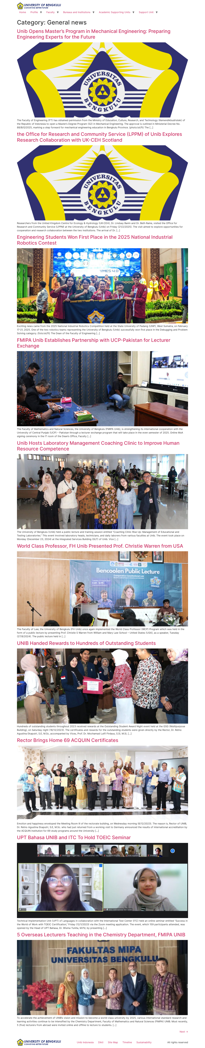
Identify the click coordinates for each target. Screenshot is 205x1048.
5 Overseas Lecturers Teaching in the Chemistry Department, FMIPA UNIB (101, 935)
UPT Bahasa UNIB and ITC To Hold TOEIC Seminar (74, 837)
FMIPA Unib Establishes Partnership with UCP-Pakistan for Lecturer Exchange (93, 343)
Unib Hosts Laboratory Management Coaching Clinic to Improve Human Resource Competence (98, 446)
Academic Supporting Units (114, 12)
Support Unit (146, 12)
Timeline (127, 1042)
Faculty (50, 12)
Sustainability (144, 1042)
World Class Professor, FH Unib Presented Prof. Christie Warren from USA (100, 546)
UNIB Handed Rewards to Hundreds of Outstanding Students (86, 643)
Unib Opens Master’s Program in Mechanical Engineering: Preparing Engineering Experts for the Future (93, 34)
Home (22, 12)
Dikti (100, 1042)
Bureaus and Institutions (76, 12)
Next (184, 1031)
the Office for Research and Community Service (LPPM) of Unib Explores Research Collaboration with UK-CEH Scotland (99, 137)
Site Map (113, 1042)
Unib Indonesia (85, 1042)
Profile (34, 12)
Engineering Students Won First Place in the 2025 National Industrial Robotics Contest (95, 240)
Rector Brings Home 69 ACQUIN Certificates (67, 740)
